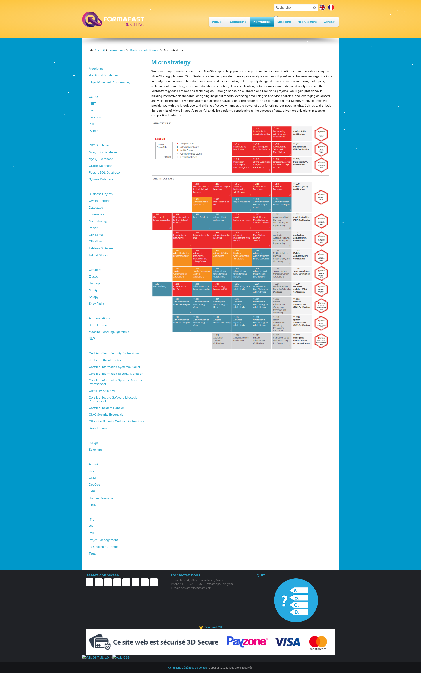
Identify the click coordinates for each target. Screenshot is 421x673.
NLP (92, 338)
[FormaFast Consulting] (113, 19)
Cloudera (95, 269)
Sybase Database (101, 179)
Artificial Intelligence (107, 311)
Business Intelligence (144, 50)
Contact (329, 21)
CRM (92, 478)
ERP (92, 491)
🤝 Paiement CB (210, 627)
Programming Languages (111, 90)
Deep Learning (99, 325)
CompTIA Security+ (102, 390)
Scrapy (93, 297)
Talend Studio (98, 255)
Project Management (103, 540)
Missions (284, 21)
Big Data (96, 262)
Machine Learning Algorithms (109, 332)
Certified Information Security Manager (116, 373)
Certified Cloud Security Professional (114, 353)
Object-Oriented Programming (110, 82)
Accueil (217, 21)
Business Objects (101, 194)
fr (331, 7)
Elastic (93, 276)
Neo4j (93, 290)
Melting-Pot (99, 457)
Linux (92, 505)
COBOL (94, 96)
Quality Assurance (105, 436)
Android (94, 464)
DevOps (94, 484)
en (322, 7)
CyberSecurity (101, 346)
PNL (92, 533)
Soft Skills (98, 512)
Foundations (100, 61)
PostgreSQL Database (104, 172)
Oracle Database (100, 165)
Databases (98, 138)
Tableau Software (101, 248)
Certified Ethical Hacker (105, 360)
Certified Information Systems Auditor (114, 367)
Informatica (96, 214)
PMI (91, 526)
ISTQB (93, 443)
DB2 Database (99, 145)
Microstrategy (98, 221)
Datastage (96, 207)
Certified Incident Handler (106, 407)
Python (93, 130)
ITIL (91, 519)
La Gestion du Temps (103, 546)
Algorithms (96, 68)
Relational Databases (103, 75)
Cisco (92, 471)
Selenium (95, 449)
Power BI (95, 228)
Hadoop (94, 283)
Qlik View (95, 241)
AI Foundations (99, 318)
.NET (92, 103)
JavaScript (96, 117)
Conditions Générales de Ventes (187, 667)
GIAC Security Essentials (106, 414)
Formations (262, 21)
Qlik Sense (96, 234)
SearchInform (98, 428)
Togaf (92, 553)
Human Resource (101, 498)
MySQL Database (101, 159)
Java (92, 110)
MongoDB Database (103, 152)
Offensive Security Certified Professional (116, 421)
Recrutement (307, 21)
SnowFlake (96, 303)
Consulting (238, 21)
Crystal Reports (99, 200)
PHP (92, 124)
